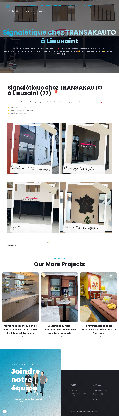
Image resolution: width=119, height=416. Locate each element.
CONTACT (91, 6)
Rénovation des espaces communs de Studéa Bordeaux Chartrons (98, 329)
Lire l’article (11, 246)
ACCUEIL (18, 6)
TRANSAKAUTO (52, 102)
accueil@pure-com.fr (101, 390)
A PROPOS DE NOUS (31, 6)
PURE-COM (94, 411)
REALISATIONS (59, 6)
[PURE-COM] (8, 6)
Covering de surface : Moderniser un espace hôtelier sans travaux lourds (59, 329)
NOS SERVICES (46, 6)
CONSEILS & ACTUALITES (76, 6)
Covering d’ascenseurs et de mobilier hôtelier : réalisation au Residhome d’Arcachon (20, 329)
